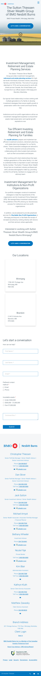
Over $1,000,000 (10, 405)
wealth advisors (12, 139)
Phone (7, 390)
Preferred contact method (9, 383)
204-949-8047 (22, 464)
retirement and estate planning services (17, 78)
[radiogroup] (20, 403)
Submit (11, 427)
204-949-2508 (22, 503)
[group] (20, 389)
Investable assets (9, 397)
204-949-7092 (22, 592)
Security (16, 660)
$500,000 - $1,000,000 (12, 403)
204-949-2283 (22, 484)
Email (7, 387)
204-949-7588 (22, 574)
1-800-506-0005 (23, 466)
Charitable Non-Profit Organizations (23, 215)
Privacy (5, 660)
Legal (10, 660)
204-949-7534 (22, 523)
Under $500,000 (10, 400)
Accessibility (33, 660)
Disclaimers (24, 660)
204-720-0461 (22, 541)
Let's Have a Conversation (20, 243)
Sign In (20, 636)
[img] (20, 22)
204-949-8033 (22, 610)
